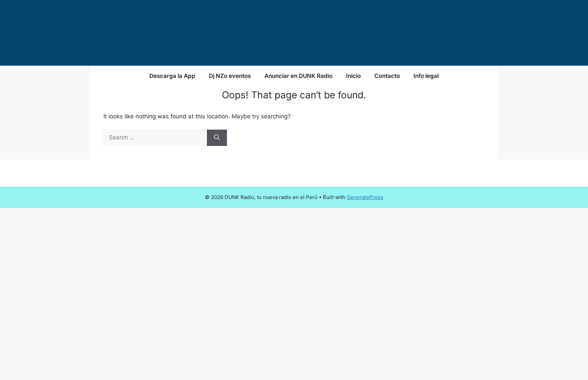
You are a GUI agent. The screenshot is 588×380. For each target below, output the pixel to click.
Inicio (353, 75)
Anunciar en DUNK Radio (298, 75)
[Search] (217, 138)
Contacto (387, 75)
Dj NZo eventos (230, 75)
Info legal (426, 75)
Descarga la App (172, 75)
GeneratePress (365, 197)
